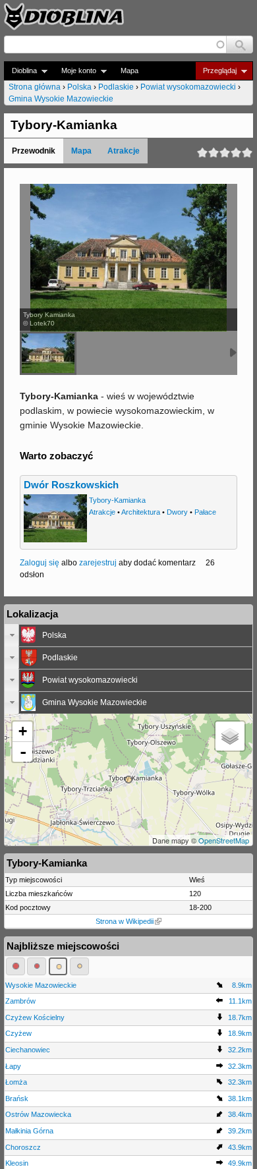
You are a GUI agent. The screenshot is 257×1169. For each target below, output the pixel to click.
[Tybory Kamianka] (48, 353)
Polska (79, 87)
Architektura (140, 512)
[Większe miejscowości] (58, 966)
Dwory (177, 512)
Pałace (205, 512)
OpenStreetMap (223, 840)
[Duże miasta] (15, 966)
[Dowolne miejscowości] (79, 966)
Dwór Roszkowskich (71, 485)
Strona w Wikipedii (125, 921)
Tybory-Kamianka (117, 500)
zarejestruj (98, 562)
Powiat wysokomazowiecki (188, 87)
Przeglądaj (216, 71)
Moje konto (74, 71)
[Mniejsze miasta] (36, 966)
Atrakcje (123, 151)
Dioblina (20, 71)
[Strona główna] (64, 16)
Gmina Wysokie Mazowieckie (61, 98)
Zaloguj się (39, 562)
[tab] (128, 635)
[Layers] (229, 736)
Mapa (129, 70)
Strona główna (35, 87)
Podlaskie (116, 87)
